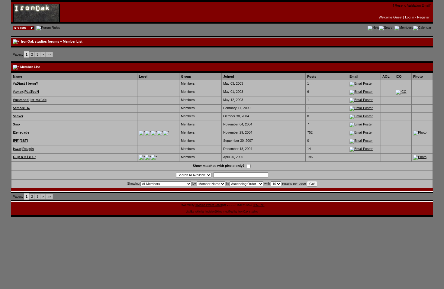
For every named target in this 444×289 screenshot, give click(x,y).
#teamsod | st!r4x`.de (30, 100)
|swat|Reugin (23, 149)
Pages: (18, 54)
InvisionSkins (213, 211)
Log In (409, 17)
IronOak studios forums (40, 41)
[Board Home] (42, 12)
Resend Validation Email (412, 5)
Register (423, 17)
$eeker (18, 116)
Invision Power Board (208, 204)
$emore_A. (21, 108)
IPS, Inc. (259, 204)
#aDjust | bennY (25, 83)
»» (49, 54)
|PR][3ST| (20, 140)
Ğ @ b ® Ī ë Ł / (24, 157)
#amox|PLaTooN (26, 91)
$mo (16, 124)
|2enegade (21, 132)
